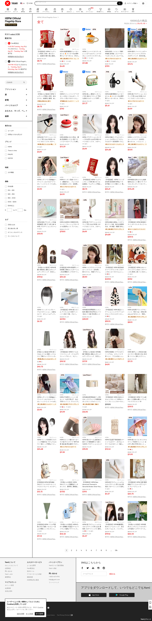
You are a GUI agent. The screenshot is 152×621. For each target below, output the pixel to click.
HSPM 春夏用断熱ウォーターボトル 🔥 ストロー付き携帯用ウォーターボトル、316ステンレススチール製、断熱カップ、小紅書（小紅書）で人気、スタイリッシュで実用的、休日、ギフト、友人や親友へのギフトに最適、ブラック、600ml (114, 96)
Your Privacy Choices (63, 615)
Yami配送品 (31, 568)
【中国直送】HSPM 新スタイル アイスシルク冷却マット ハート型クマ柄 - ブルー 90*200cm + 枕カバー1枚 (69, 312)
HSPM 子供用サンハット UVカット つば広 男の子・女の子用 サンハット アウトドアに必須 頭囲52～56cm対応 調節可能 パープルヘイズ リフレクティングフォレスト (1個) (69, 399)
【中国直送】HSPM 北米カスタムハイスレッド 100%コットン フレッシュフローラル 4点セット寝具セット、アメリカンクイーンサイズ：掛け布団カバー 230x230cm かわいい (114, 399)
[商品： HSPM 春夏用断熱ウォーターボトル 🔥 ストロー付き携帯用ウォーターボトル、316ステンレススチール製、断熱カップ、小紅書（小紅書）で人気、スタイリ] (69, 38)
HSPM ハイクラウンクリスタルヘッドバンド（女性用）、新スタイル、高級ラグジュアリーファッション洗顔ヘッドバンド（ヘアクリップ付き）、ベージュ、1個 (91, 270)
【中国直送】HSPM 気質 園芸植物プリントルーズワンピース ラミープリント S (137, 484)
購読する (112, 574)
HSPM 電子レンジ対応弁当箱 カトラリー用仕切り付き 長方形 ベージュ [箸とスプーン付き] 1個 (137, 354)
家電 (7, 100)
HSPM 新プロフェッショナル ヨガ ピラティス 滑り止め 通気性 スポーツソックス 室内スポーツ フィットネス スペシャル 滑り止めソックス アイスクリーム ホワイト (114, 484)
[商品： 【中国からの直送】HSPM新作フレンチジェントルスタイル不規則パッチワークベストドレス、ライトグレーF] (137, 511)
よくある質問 (31, 565)
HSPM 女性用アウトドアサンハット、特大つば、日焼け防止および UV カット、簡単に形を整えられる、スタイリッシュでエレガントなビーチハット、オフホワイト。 (137, 312)
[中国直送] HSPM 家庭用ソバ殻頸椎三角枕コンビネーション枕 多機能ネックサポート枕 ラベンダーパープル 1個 (69, 270)
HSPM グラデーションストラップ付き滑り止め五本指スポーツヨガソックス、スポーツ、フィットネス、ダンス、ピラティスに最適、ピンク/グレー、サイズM (91, 139)
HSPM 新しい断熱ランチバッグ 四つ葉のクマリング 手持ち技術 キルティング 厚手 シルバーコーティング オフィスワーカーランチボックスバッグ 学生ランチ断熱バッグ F (92, 96)
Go (25, 210)
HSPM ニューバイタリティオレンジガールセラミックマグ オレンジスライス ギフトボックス (92, 54)
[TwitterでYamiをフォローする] (87, 568)
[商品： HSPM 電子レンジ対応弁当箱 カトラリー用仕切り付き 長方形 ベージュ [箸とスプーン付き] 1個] (137, 338)
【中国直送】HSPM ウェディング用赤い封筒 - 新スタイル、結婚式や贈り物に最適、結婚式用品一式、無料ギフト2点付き (46, 54)
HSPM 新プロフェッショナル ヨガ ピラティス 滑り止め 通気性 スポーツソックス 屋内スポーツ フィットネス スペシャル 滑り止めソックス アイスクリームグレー (91, 527)
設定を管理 (20, 614)
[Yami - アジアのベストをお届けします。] (11, 3)
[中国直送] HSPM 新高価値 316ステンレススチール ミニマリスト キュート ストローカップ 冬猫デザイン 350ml (46, 484)
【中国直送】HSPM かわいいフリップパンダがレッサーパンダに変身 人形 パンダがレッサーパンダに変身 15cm (137, 270)
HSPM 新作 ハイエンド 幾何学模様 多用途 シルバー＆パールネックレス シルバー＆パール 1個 (114, 54)
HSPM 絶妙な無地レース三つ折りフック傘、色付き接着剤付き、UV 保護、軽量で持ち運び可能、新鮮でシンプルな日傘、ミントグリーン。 (114, 224)
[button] (30, 3)
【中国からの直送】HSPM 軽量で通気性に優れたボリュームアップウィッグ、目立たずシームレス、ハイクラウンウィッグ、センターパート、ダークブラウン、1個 (46, 270)
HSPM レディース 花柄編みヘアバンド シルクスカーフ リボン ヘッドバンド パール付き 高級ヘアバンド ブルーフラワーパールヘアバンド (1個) (47, 182)
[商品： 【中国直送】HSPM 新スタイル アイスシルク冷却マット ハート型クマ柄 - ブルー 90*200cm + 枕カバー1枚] (69, 296)
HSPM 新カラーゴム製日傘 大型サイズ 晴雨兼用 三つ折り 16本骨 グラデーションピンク (92, 442)
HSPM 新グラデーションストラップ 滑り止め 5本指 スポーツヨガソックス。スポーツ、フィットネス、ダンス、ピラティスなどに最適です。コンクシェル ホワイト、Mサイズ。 (91, 224)
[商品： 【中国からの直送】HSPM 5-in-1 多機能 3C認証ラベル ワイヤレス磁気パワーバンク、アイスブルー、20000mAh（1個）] (69, 511)
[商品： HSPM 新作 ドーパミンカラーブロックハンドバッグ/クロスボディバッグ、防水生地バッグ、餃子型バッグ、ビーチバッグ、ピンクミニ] (137, 38)
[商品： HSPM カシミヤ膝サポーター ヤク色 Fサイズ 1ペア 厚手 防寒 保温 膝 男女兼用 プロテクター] (69, 426)
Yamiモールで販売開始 (56, 565)
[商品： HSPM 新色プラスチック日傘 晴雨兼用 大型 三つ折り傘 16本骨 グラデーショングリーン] (47, 208)
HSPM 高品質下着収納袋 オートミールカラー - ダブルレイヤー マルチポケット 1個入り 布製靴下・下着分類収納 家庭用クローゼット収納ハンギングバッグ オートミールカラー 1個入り (114, 442)
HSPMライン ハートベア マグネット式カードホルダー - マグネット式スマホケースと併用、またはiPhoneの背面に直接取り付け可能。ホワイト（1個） (69, 96)
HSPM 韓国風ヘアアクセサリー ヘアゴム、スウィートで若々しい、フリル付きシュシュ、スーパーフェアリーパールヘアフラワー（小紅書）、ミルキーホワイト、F (114, 354)
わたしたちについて (11, 565)
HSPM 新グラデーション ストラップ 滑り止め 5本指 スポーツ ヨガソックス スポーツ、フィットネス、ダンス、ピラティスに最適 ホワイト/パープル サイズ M (46, 139)
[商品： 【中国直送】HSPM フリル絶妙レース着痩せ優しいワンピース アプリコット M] (137, 383)
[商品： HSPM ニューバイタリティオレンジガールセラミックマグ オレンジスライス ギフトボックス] (92, 38)
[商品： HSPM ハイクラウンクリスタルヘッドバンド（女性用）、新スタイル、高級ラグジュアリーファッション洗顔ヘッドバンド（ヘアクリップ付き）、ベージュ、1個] (92, 254)
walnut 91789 (15, 34)
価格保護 (30, 577)
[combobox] (135, 23)
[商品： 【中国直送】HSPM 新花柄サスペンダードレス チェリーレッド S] (137, 208)
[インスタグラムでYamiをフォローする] (98, 568)
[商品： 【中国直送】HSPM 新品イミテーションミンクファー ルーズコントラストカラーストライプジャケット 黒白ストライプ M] (114, 296)
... (111, 550)
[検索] (119, 3)
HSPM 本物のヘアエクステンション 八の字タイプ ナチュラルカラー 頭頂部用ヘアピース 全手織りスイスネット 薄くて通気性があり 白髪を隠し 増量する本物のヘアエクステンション (114, 139)
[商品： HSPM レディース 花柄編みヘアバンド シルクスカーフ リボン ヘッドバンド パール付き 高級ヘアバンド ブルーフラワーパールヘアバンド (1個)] (47, 166)
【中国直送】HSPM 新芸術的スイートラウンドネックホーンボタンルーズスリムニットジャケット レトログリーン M (114, 270)
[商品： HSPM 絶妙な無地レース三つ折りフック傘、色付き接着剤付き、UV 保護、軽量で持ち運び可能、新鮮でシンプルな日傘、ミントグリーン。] (114, 208)
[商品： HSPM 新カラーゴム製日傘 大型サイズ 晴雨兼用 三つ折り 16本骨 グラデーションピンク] (92, 426)
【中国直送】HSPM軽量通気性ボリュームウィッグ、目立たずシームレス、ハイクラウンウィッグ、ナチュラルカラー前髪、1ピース (114, 527)
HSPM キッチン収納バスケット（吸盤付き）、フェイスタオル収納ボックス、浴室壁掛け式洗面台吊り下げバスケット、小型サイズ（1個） (69, 182)
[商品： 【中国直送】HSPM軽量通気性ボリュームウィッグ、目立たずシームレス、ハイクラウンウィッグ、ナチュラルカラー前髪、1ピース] (114, 511)
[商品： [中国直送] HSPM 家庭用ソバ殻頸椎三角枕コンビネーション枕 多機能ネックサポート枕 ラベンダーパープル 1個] (69, 254)
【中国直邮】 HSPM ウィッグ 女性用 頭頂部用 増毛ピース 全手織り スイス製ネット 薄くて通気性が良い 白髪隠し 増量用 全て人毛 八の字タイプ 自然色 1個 (114, 182)
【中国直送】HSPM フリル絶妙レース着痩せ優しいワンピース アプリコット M (137, 399)
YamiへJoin (9, 574)
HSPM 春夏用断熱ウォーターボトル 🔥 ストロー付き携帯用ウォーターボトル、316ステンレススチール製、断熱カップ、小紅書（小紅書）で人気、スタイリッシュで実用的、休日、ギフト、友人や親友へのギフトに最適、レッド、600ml (69, 54)
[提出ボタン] (24, 82)
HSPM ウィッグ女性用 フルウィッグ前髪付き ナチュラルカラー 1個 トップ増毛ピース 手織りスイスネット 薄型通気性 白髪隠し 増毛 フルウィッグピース (46, 442)
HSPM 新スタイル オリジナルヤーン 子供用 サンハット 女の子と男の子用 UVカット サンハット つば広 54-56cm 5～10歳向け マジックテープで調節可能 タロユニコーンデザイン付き (137, 442)
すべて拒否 (29, 614)
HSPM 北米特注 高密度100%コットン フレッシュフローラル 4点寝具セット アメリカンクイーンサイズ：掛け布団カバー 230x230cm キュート (69, 224)
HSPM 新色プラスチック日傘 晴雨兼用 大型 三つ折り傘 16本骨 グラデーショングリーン (46, 224)
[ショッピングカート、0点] (143, 3)
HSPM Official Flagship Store (47, 17)
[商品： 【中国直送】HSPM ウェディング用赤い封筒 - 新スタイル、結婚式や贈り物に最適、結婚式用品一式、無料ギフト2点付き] (47, 38)
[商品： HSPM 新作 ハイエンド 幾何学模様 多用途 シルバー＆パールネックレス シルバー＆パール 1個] (114, 38)
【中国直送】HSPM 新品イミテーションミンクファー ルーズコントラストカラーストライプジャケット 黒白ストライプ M (114, 312)
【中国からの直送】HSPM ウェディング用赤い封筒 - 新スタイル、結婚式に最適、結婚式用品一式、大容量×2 (46, 96)
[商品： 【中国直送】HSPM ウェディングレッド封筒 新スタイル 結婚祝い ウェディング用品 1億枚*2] (92, 166)
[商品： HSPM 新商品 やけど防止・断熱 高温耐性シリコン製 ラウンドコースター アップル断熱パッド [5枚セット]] (69, 123)
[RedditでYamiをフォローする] (104, 568)
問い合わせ (8, 571)
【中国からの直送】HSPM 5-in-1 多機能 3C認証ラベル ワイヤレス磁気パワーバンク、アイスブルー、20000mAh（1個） (69, 527)
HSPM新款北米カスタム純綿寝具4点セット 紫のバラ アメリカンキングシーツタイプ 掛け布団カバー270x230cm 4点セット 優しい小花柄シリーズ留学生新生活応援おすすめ (137, 182)
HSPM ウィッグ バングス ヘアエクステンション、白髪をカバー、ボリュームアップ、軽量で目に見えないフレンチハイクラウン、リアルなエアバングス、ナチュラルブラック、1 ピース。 (46, 312)
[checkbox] (6, 43)
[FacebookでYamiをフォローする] (82, 568)
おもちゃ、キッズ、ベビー (15, 111)
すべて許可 (39, 614)
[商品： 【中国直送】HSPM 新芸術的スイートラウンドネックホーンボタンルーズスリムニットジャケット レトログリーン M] (114, 254)
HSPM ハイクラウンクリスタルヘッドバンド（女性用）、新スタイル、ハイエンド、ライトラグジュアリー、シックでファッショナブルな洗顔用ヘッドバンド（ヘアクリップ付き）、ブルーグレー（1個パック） (137, 139)
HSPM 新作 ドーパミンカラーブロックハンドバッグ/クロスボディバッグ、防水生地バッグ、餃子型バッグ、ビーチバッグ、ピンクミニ (137, 54)
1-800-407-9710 (54, 576)
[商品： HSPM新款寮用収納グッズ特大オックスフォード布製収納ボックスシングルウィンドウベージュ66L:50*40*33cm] (92, 383)
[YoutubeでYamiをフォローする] (93, 568)
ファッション (10, 89)
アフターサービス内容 (34, 574)
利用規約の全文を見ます (16, 56)
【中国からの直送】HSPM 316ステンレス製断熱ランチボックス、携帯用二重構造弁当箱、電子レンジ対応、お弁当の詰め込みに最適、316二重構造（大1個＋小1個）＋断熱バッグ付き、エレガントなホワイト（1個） (69, 484)
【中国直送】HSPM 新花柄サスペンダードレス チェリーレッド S (137, 224)
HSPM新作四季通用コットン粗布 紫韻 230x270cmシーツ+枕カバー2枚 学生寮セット (91, 312)
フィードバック (54, 582)
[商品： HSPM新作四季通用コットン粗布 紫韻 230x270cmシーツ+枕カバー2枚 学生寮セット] (92, 296)
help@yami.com (54, 579)
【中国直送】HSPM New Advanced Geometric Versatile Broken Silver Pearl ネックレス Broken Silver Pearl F (91, 484)
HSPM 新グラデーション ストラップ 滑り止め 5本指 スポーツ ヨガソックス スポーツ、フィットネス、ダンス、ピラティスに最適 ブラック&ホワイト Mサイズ (137, 96)
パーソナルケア (11, 105)
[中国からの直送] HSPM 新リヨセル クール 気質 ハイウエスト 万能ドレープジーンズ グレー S (46, 354)
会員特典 (8, 588)
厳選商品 (8, 577)
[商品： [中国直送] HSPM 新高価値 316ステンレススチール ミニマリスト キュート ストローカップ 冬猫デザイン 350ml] (47, 468)
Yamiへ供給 (52, 568)
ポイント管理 (9, 585)
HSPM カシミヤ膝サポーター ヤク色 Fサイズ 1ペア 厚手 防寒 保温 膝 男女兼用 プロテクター (69, 442)
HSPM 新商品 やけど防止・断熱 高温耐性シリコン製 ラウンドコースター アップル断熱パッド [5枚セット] (69, 139)
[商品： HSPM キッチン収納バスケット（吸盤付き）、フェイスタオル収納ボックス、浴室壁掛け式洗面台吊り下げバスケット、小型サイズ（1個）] (69, 166)
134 (116, 550)
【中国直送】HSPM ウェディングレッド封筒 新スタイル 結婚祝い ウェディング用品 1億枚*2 (91, 182)
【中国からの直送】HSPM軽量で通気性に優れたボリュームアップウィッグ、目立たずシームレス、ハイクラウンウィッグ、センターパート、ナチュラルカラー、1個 (91, 354)
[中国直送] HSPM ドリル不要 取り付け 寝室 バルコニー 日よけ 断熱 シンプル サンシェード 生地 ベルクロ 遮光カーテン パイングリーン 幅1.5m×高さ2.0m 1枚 (46, 527)
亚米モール (30, 571)
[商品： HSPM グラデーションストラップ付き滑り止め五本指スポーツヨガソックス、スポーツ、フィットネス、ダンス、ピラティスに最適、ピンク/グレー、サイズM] (92, 123)
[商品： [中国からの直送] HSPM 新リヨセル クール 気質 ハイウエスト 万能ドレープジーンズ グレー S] (47, 338)
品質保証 (8, 568)
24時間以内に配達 (33, 580)
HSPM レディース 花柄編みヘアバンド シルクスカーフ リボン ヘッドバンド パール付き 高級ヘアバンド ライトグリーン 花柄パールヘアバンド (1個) (46, 399)
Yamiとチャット (146, 619)
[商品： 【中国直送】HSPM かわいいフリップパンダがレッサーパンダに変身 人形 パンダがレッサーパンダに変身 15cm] (137, 254)
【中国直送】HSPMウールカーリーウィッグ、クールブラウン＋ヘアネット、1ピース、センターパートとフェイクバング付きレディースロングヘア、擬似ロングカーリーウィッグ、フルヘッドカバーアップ (69, 354)
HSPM (39, 49)
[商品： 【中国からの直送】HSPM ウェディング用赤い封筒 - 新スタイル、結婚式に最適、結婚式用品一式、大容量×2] (47, 80)
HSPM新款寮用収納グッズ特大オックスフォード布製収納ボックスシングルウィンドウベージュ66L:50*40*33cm (91, 399)
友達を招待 (8, 591)
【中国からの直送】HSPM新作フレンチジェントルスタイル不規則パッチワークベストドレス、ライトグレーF (137, 527)
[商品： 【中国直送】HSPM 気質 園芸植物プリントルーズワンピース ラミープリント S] (137, 468)
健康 (7, 116)
